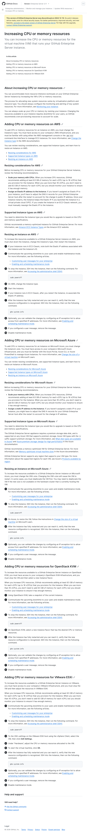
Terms (23, 829)
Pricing (44, 829)
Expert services (54, 829)
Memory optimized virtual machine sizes (36, 451)
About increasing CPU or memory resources (33, 88)
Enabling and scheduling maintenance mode (31, 264)
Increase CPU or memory (14, 11)
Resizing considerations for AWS (22, 153)
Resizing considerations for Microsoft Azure (27, 369)
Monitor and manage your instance (39, 8)
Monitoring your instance (47, 106)
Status (37, 829)
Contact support (13, 810)
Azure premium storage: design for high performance (40, 441)
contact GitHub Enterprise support (19, 25)
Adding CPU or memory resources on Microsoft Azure (40, 340)
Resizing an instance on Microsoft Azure (25, 375)
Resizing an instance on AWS (20, 159)
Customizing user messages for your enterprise (32, 261)
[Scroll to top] (82, 833)
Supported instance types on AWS (23, 156)
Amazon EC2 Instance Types (31, 227)
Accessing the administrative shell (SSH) (45, 271)
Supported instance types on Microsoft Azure (27, 372)
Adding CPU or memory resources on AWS (32, 124)
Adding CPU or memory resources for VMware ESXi (38, 677)
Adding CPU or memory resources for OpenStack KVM (40, 566)
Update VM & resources (63, 8)
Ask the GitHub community (17, 807)
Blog (63, 829)
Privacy (30, 829)
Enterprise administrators (14, 8)
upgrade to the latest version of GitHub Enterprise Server (34, 23)
